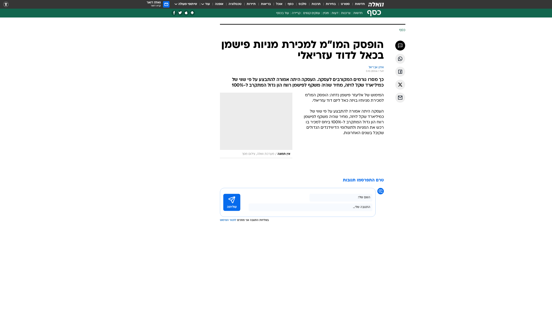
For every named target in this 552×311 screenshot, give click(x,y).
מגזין (326, 13)
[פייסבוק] (174, 13)
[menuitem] (357, 4)
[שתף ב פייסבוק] (400, 72)
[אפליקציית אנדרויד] (192, 13)
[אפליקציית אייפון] (186, 13)
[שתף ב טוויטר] (400, 85)
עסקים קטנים (311, 13)
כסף (290, 4)
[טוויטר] (180, 13)
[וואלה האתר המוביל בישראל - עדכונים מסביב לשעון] (376, 4)
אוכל (279, 4)
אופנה (219, 4)
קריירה (296, 13)
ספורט (345, 4)
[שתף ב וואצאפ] (400, 59)
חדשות (360, 4)
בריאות (266, 4)
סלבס (302, 4)
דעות (335, 13)
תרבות (316, 4)
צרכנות (346, 13)
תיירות (251, 4)
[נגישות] (6, 4)
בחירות (331, 4)
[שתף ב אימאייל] (400, 98)
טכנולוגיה (235, 4)
